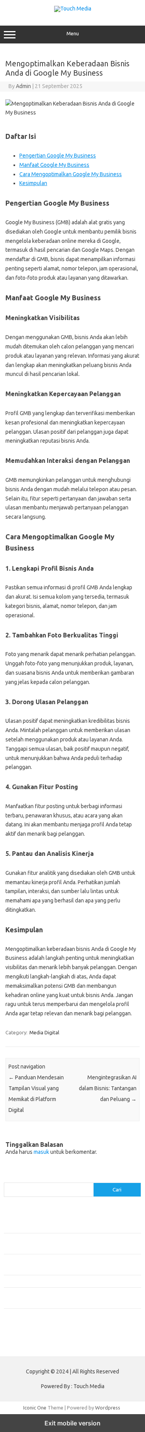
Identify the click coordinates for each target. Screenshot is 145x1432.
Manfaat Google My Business (54, 165)
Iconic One (34, 1407)
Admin (23, 86)
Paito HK (14, 1345)
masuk (41, 1152)
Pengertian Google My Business (57, 155)
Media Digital (44, 1032)
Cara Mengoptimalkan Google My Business (70, 174)
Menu (73, 33)
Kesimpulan (33, 183)
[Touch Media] (72, 8)
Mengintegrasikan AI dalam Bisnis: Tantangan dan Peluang (107, 1088)
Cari (8, 1178)
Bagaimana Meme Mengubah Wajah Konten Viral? (59, 1281)
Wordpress (107, 1407)
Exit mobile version (72, 1423)
